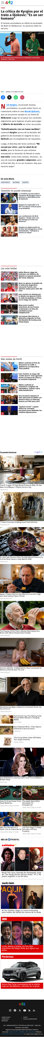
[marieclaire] (22, 883)
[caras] (22, 919)
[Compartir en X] (9, 97)
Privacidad (5, 1021)
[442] (22, 1004)
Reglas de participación (30, 1019)
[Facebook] (15, 1010)
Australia (16, 182)
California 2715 (13, 1032)
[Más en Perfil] (13, 839)
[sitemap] (34, 1011)
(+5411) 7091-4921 (6, 1034)
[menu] (2, 3)
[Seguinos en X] (20, 1010)
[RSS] (29, 1011)
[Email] (22, 97)
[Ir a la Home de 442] (9, 4)
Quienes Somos (6, 1017)
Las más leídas (9, 268)
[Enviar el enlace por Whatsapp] (16, 97)
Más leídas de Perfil (11, 359)
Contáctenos (5, 1019)
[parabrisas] (22, 957)
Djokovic (25, 182)
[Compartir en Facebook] (3, 97)
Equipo (25, 1017)
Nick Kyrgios (5, 182)
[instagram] (10, 1010)
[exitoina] (22, 845)
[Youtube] (24, 1011)
